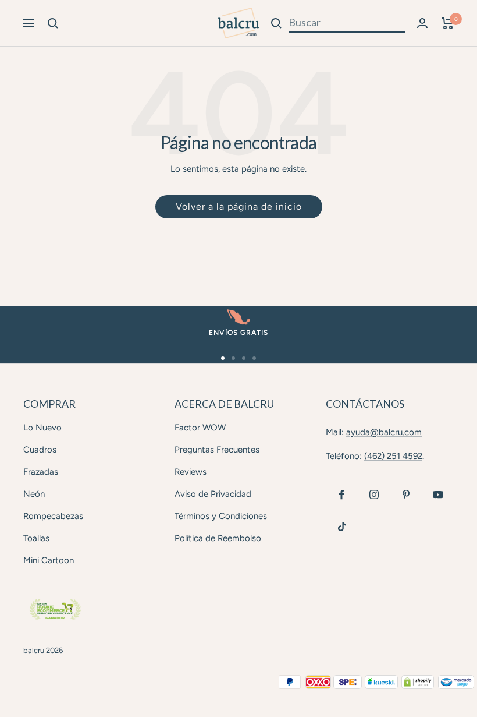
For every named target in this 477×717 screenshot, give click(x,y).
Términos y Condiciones (221, 516)
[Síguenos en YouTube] (438, 495)
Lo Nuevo (42, 427)
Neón (34, 494)
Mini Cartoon (48, 560)
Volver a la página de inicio (239, 206)
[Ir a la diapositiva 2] (233, 358)
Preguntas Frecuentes (217, 449)
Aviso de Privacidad (213, 494)
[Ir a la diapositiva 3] (243, 358)
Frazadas (40, 472)
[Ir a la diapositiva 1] (223, 358)
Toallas (36, 538)
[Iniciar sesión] (422, 23)
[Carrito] (448, 23)
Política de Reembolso (218, 538)
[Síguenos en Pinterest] (406, 495)
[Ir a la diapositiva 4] (254, 358)
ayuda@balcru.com (384, 432)
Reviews (191, 472)
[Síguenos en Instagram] (374, 495)
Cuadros (39, 449)
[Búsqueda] (53, 23)
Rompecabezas (53, 516)
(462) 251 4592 (393, 456)
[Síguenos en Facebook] (342, 495)
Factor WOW (200, 427)
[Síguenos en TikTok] (342, 527)
